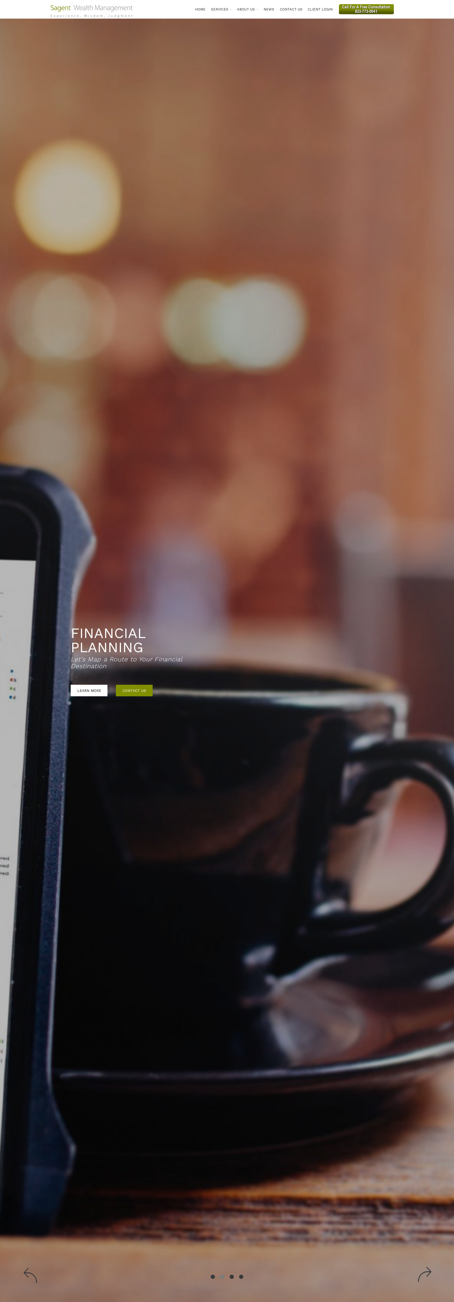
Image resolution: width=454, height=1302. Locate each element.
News (269, 9)
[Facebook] (400, 7)
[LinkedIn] (411, 7)
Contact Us (291, 9)
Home (200, 9)
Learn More (89, 683)
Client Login (320, 9)
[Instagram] (405, 7)
